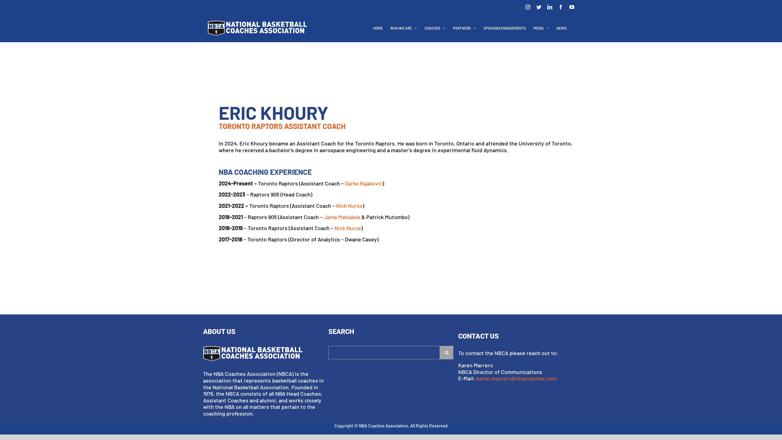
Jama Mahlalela (342, 217)
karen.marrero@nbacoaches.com (516, 378)
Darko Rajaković (363, 183)
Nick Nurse (349, 205)
